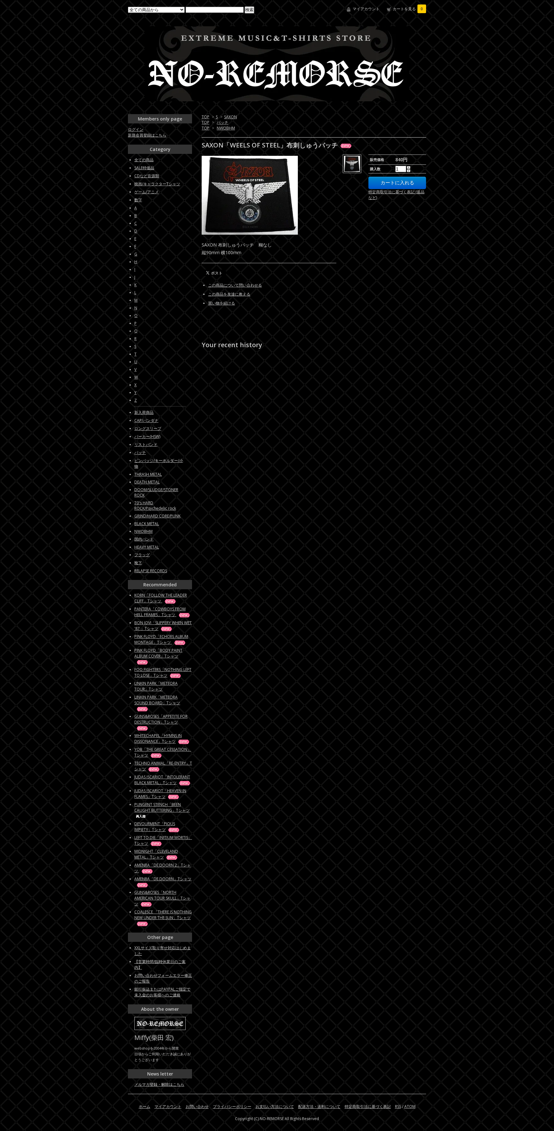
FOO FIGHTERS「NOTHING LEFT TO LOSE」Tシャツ (162, 672)
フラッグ (142, 554)
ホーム (144, 1106)
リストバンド (145, 444)
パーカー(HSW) (147, 436)
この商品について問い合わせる (235, 285)
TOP (205, 117)
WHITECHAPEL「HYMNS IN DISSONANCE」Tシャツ (158, 738)
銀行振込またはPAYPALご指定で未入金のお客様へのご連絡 (162, 992)
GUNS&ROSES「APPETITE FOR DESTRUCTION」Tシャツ (161, 719)
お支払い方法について (275, 1106)
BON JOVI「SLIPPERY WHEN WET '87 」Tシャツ (163, 625)
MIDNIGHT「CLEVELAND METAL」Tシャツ (156, 854)
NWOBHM (226, 128)
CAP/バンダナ (146, 420)
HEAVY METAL (146, 547)
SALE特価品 (144, 168)
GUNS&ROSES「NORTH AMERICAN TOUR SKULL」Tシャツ (162, 898)
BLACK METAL (146, 523)
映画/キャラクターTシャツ (157, 184)
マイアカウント (366, 9)
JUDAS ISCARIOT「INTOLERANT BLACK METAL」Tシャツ (162, 779)
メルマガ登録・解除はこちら (159, 1084)
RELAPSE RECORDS (150, 571)
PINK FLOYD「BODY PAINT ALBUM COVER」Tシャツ (158, 653)
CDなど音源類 (146, 176)
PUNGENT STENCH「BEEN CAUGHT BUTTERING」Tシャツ (162, 807)
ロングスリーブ (147, 428)
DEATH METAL (147, 482)
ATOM (410, 1106)
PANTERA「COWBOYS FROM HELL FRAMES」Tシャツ (160, 611)
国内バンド (144, 539)
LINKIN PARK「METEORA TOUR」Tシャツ (156, 686)
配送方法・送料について (319, 1106)
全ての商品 (144, 160)
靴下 (138, 563)
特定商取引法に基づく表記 (368, 1106)
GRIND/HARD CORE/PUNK (157, 516)
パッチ (222, 122)
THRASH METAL (148, 474)
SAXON (230, 117)
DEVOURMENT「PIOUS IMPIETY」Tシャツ (154, 826)
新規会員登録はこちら (147, 135)
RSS (398, 1106)
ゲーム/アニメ (146, 192)
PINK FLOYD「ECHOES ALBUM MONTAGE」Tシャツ (161, 639)
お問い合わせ (197, 1106)
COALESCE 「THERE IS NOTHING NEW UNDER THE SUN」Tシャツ (163, 914)
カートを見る (408, 9)
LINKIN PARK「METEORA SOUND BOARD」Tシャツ (157, 700)
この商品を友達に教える (229, 294)
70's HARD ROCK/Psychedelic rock (155, 505)
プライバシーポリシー (232, 1106)
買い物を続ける (221, 303)
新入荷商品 (144, 412)
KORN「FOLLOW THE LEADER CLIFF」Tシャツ (160, 598)
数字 (138, 200)
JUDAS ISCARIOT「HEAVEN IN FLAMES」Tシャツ (160, 793)
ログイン (135, 129)
